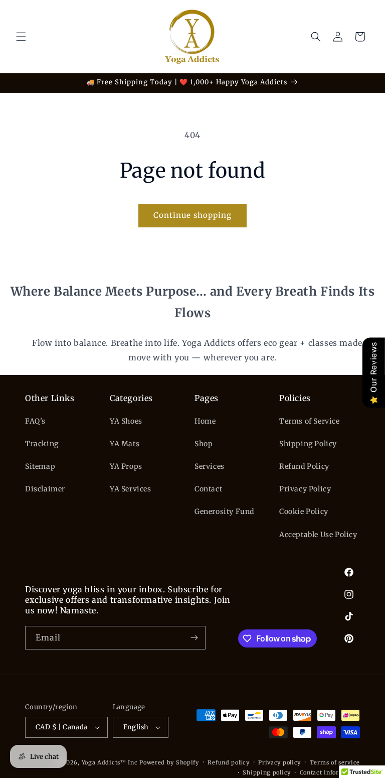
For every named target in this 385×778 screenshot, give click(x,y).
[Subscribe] (194, 638)
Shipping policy (267, 772)
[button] (21, 37)
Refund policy (228, 762)
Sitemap (40, 466)
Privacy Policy (305, 488)
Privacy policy (279, 762)
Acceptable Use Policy (318, 534)
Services (210, 466)
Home (205, 421)
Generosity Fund (224, 511)
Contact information (330, 772)
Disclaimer (45, 488)
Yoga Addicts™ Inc (110, 762)
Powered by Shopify (169, 762)
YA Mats (124, 443)
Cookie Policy (303, 511)
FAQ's (35, 421)
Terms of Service (309, 421)
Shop (204, 443)
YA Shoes (126, 421)
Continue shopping (192, 215)
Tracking (42, 443)
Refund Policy (304, 466)
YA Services (130, 488)
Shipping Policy (308, 443)
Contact (208, 488)
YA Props (126, 466)
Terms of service (335, 762)
